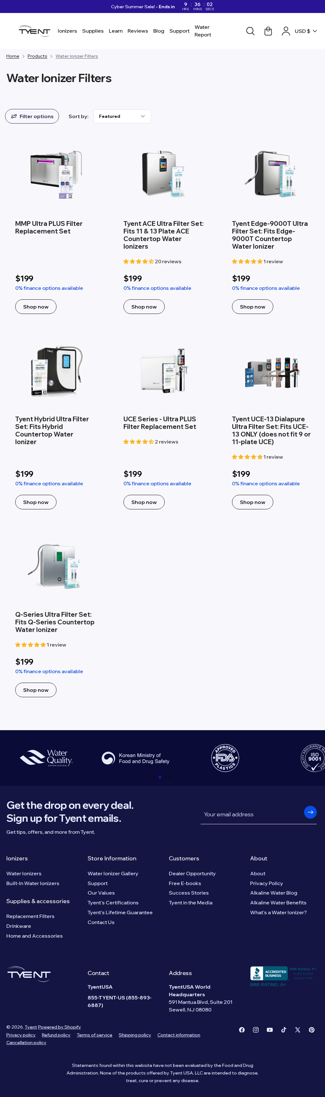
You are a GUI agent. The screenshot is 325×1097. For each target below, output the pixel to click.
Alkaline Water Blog (273, 893)
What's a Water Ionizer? (278, 912)
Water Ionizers (24, 873)
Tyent (31, 1027)
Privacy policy (21, 1035)
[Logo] (36, 31)
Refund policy (56, 1035)
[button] (155, 777)
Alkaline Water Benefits (278, 902)
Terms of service (94, 1035)
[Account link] (286, 31)
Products (37, 56)
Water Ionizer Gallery (113, 873)
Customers (184, 858)
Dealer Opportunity (192, 873)
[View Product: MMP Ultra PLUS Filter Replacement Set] (54, 229)
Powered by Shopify (59, 1027)
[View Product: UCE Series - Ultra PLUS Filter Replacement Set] (162, 424)
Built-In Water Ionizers (32, 883)
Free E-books (185, 883)
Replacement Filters (30, 916)
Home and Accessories (34, 936)
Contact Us (101, 922)
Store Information (112, 858)
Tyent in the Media (190, 902)
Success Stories (189, 893)
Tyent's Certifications (113, 902)
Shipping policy (135, 1035)
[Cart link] (268, 31)
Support (98, 883)
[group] (46, 758)
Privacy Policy (266, 883)
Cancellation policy (26, 1042)
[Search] (250, 31)
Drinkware (18, 926)
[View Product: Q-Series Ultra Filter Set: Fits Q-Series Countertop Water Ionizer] (54, 616)
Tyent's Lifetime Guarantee (120, 912)
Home (12, 56)
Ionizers (17, 858)
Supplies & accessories (38, 901)
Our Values (101, 893)
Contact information (178, 1035)
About (258, 858)
